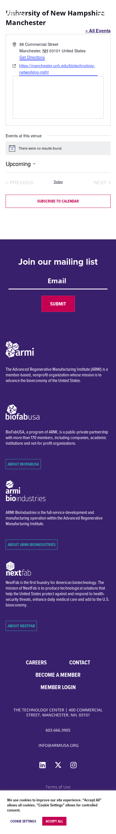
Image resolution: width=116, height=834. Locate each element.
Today (58, 181)
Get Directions (32, 57)
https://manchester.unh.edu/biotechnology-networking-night (57, 69)
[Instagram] (73, 765)
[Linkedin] (42, 765)
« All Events (98, 30)
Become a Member (58, 675)
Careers (36, 662)
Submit (58, 303)
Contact (79, 662)
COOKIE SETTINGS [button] (23, 821)
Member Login (58, 687)
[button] (102, 13)
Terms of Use (58, 787)
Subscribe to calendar (58, 201)
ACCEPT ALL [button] (54, 821)
